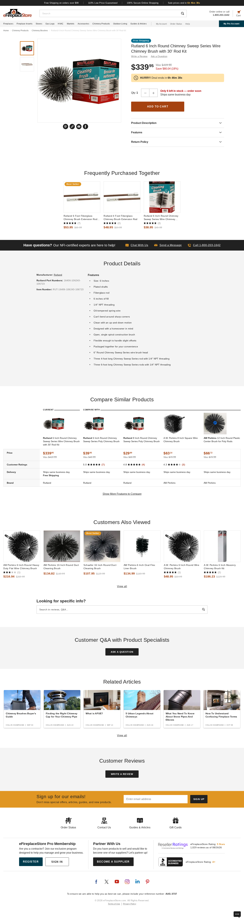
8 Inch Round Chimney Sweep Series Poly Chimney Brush (141, 440)
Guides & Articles (138, 24)
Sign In (57, 861)
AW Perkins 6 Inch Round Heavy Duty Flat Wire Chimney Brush (21, 567)
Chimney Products (101, 24)
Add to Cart (157, 106)
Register (31, 861)
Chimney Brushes (40, 30)
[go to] (82, 197)
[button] (168, 245)
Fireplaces (8, 24)
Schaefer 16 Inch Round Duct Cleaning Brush (99, 567)
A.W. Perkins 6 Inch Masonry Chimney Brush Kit (220, 567)
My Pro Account (231, 24)
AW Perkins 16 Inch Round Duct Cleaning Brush (61, 567)
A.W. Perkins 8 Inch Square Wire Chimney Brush (180, 440)
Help (187, 24)
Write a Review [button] (139, 56)
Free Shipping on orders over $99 (61, 3)
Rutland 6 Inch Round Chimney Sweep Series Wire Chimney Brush (161, 218)
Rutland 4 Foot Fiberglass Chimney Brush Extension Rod (120, 217)
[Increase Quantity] (153, 93)
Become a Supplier (113, 861)
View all (122, 586)
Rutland (58, 274)
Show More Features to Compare (122, 493)
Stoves (39, 24)
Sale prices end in (184, 3)
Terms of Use (114, 904)
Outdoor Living (120, 24)
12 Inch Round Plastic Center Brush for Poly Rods (222, 440)
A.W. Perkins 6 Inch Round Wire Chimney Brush (181, 567)
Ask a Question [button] (159, 56)
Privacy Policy (129, 904)
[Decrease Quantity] (145, 93)
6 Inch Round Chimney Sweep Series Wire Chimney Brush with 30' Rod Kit (61, 441)
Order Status (176, 24)
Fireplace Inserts (24, 24)
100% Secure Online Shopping (143, 3)
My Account (161, 24)
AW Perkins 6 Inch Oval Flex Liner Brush (139, 567)
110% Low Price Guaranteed (103, 3)
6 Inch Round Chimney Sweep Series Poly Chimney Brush (101, 440)
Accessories (83, 24)
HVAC (60, 24)
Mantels (70, 24)
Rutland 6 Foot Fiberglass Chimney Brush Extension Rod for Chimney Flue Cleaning (80, 218)
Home (6, 30)
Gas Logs (49, 24)
